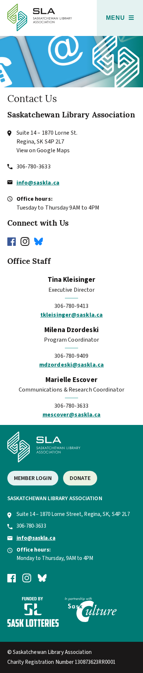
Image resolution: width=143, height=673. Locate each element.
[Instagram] (27, 241)
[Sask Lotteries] (33, 625)
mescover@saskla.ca (72, 415)
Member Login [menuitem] (33, 478)
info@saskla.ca (37, 183)
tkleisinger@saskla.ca (71, 315)
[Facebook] (13, 241)
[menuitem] (120, 18)
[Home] (39, 29)
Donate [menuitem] (80, 478)
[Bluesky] (40, 241)
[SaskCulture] (90, 620)
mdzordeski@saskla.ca (71, 365)
